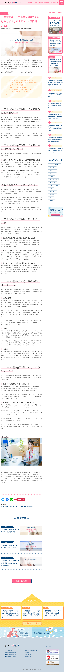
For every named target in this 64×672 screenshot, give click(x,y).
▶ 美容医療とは (8, 650)
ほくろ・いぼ (52, 182)
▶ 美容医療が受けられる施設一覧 (31, 650)
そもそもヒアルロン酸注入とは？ (15, 85)
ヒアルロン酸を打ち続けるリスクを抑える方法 (19, 91)
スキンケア (52, 173)
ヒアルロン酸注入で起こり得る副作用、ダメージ (20, 89)
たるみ (51, 176)
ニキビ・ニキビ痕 (53, 179)
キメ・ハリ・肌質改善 (53, 165)
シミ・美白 (52, 167)
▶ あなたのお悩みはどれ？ (11, 652)
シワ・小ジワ (52, 170)
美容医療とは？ (31, 2)
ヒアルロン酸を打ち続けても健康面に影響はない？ (20, 80)
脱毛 (51, 197)
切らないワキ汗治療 (54, 185)
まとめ (8, 94)
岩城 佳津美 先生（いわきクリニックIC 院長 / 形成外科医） (18, 506)
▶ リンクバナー (27, 656)
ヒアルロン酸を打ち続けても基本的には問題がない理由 (21, 82)
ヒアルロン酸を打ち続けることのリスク (17, 87)
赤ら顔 (51, 200)
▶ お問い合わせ (27, 654)
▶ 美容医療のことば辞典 (10, 656)
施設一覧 (55, 2)
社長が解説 (52, 191)
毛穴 (51, 188)
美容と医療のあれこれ (48, 2)
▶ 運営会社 (26, 652)
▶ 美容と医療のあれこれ (10, 654)
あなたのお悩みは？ (39, 2)
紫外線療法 (52, 194)
